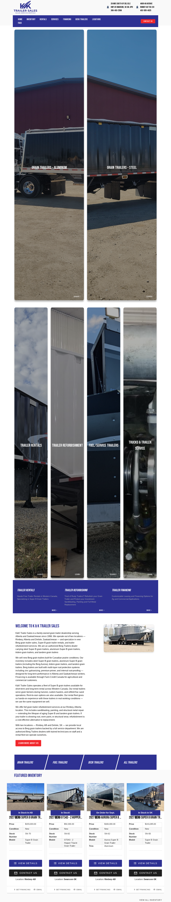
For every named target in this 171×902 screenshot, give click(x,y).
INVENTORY (31, 19)
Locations (96, 19)
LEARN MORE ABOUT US (28, 743)
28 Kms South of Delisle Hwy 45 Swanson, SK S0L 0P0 (122, 7)
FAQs (20, 23)
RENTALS (43, 19)
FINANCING (67, 19)
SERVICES (55, 19)
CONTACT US (148, 21)
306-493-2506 (116, 10)
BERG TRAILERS (81, 19)
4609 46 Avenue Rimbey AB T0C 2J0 (147, 7)
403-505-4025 (145, 10)
